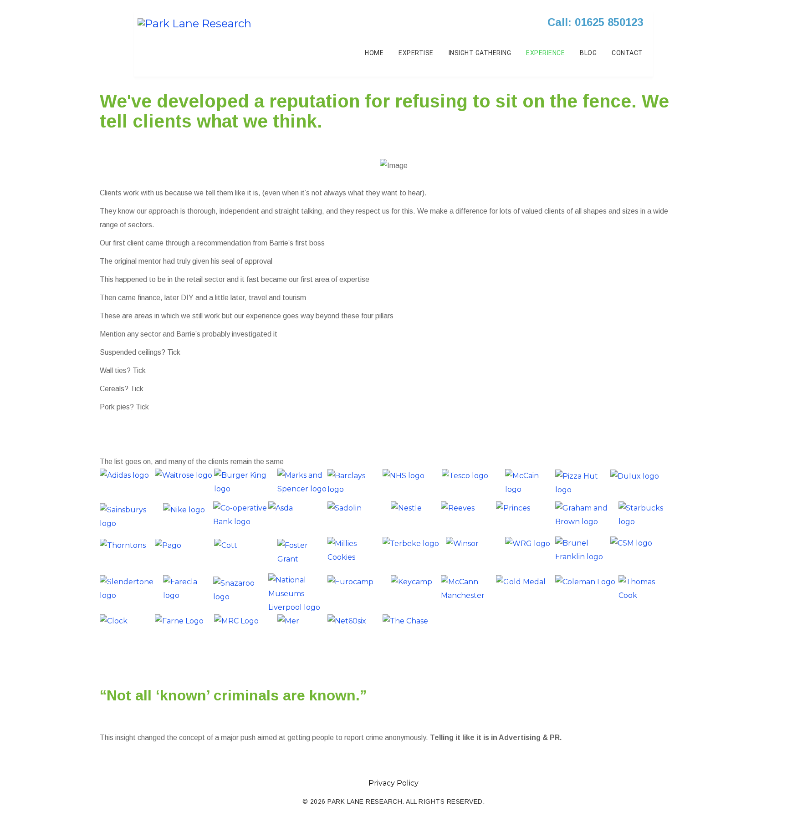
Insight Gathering (480, 52)
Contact (627, 52)
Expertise (416, 52)
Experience (545, 52)
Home (374, 52)
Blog (588, 52)
